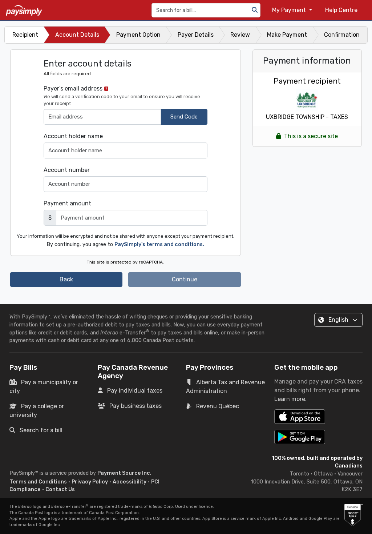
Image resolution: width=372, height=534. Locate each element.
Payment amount (67, 203)
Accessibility (129, 482)
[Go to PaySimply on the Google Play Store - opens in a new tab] (299, 437)
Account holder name (73, 136)
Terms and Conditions (38, 482)
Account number (67, 169)
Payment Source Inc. (124, 473)
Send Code (184, 116)
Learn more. (290, 399)
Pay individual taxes (134, 390)
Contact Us (60, 489)
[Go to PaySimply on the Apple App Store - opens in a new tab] (299, 416)
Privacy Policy (90, 482)
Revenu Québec (217, 406)
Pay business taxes (135, 405)
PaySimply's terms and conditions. (159, 244)
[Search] (254, 10)
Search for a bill (41, 430)
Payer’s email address (122, 95)
